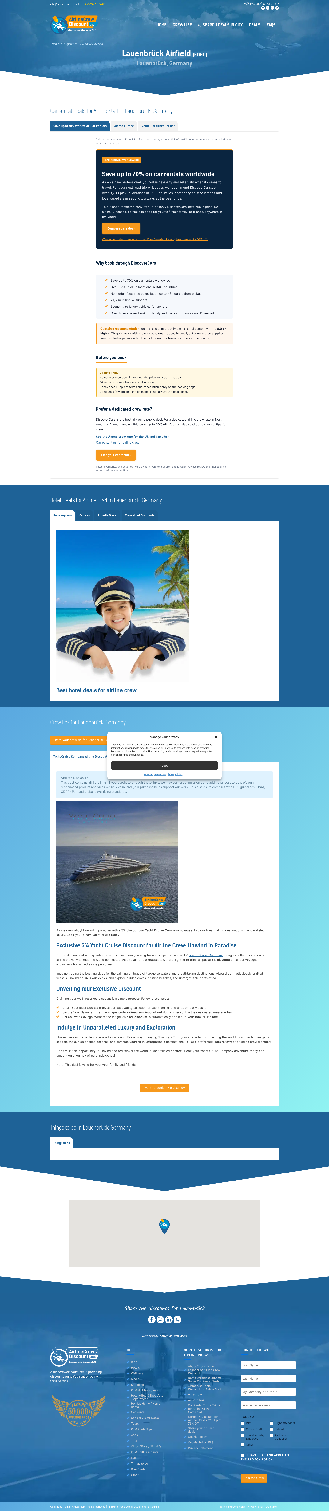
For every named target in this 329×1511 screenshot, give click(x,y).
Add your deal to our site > (261, 3)
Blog (134, 1362)
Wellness (137, 1373)
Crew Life (182, 24)
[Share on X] (160, 1322)
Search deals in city (223, 24)
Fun (133, 1458)
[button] (216, 737)
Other (135, 1475)
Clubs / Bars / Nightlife (146, 1446)
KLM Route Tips (141, 1429)
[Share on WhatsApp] (177, 1322)
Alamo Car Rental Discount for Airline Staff (204, 1387)
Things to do (139, 1463)
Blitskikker (154, 1506)
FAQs (271, 24)
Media (135, 1379)
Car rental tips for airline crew (117, 442)
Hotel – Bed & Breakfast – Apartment (147, 1397)
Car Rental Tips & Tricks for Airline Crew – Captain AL (204, 1409)
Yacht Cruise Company (206, 955)
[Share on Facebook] (152, 1322)
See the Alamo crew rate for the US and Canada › (132, 436)
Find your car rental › (116, 455)
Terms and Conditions (232, 1506)
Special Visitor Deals (145, 1418)
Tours (135, 1423)
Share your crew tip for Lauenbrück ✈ (80, 740)
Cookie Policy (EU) (200, 1442)
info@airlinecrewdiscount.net (66, 4)
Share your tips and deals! (201, 1429)
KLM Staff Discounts (144, 1452)
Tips (134, 1440)
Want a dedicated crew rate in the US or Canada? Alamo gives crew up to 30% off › (155, 239)
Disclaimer (272, 1506)
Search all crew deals (173, 1336)
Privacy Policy (175, 774)
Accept (165, 765)
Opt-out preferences (155, 774)
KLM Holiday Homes (144, 1390)
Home (161, 24)
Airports (69, 44)
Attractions (195, 1394)
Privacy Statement (200, 1448)
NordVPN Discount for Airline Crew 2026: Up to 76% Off (204, 1420)
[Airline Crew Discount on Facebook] (263, 8)
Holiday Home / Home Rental (145, 1405)
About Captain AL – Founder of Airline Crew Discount (204, 1370)
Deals (254, 24)
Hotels (135, 1367)
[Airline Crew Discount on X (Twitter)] (267, 8)
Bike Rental (138, 1469)
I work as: (249, 1417)
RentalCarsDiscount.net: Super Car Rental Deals (204, 1379)
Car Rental (138, 1412)
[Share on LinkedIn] (169, 1322)
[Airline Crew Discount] (97, 24)
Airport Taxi (196, 1400)
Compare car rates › (121, 228)
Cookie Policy (197, 1436)
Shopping (137, 1384)
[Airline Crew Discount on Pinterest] (272, 8)
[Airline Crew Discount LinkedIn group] (277, 8)
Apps (134, 1435)
